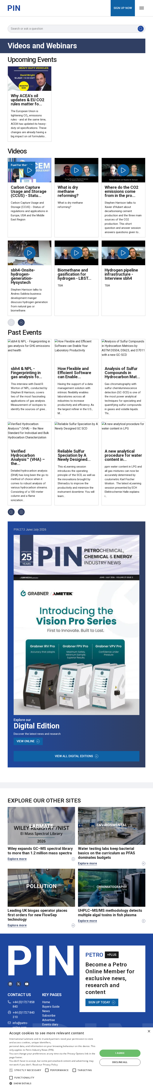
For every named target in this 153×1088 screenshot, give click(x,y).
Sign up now (123, 8)
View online (26, 741)
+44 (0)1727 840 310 (24, 1015)
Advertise (48, 1020)
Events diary (50, 1024)
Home (46, 1002)
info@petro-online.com (20, 1025)
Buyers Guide (51, 1006)
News (46, 1011)
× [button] (148, 1031)
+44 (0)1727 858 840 (24, 1004)
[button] (11, 1070)
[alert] (76, 1057)
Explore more (17, 859)
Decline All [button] (119, 1062)
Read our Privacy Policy (45, 1064)
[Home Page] (14, 8)
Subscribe (48, 1015)
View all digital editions (74, 756)
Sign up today (99, 1002)
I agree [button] (119, 1053)
